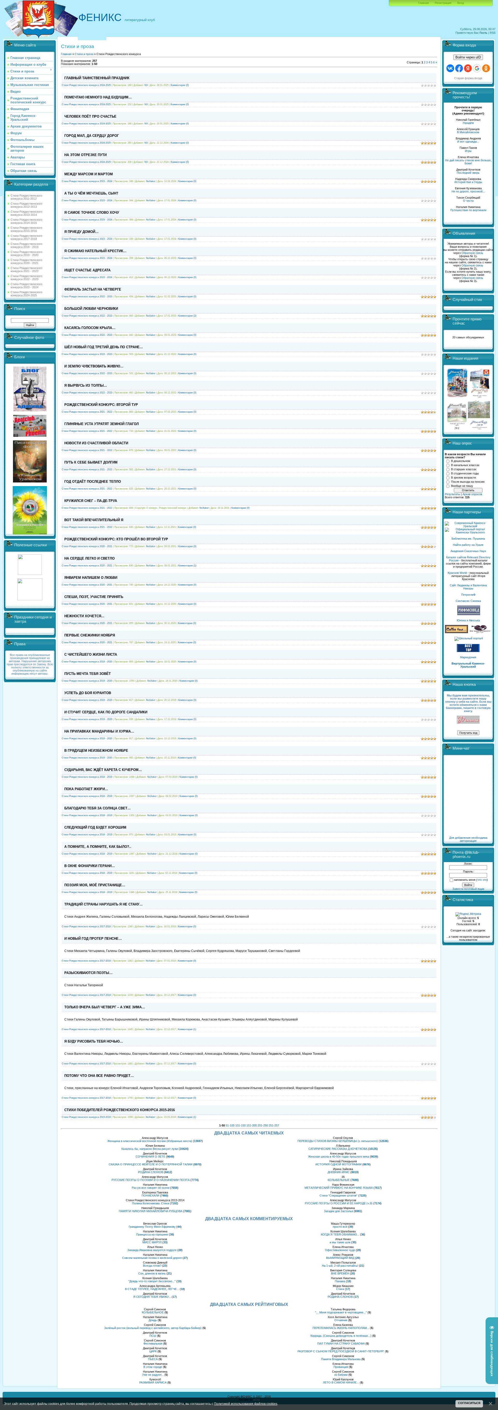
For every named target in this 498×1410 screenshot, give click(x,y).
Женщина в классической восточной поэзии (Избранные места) (149, 1141)
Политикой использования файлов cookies (245, 1403)
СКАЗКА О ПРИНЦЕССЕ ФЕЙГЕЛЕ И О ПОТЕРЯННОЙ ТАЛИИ (150, 1164)
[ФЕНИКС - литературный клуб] (468, 720)
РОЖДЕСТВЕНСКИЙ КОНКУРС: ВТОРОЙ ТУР (101, 405)
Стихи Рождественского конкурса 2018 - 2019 (26, 245)
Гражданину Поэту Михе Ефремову (152, 1226)
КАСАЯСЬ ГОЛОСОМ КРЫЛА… (89, 328)
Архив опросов (472, 494)
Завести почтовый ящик (468, 888)
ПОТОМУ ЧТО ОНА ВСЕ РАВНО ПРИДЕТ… (99, 1076)
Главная (423, 2)
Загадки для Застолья (338, 1211)
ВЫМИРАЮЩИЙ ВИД (340, 1257)
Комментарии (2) (187, 315)
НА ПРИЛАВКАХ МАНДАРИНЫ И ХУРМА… (99, 731)
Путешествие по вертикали (468, 210)
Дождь (153, 1320)
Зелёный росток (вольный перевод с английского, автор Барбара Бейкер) (153, 1328)
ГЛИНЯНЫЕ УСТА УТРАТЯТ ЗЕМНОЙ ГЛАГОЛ (101, 424)
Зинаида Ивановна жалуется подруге (152, 1250)
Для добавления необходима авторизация (468, 839)
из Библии (341, 1374)
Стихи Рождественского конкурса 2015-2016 (26, 229)
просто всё (340, 1226)
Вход (460, 2)
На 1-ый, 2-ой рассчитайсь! (340, 1265)
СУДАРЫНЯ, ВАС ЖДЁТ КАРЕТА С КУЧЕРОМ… (103, 770)
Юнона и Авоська (468, 620)
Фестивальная (152, 1343)
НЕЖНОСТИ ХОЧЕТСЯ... (84, 616)
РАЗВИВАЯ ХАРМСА (153, 1382)
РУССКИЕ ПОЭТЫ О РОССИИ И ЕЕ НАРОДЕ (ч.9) (338, 1203)
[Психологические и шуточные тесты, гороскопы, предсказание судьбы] (30, 573)
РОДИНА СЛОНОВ (150, 1172)
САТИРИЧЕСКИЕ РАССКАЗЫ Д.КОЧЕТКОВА (337, 1148)
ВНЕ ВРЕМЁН (340, 1273)
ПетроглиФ (468, 594)
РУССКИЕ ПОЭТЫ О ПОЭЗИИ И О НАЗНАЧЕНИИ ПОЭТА (151, 1179)
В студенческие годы (465, 473)
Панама (340, 1281)
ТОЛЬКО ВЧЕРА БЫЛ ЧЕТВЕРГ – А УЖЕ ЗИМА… (104, 1007)
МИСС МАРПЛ (152, 1242)
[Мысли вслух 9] (479, 428)
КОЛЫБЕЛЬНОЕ (153, 1312)
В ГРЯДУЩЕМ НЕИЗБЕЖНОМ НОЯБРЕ (96, 751)
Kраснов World (457, 572)
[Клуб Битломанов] (29, 435)
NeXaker (150, 181)
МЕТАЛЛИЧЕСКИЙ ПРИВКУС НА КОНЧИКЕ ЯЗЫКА (339, 1187)
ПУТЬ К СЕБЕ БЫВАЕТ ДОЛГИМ (90, 462)
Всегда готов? (152, 1265)
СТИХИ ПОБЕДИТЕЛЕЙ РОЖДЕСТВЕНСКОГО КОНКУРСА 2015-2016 (119, 1110)
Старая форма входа (468, 78)
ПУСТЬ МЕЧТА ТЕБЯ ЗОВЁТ (87, 674)
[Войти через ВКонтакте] (450, 68)
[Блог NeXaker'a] (29, 410)
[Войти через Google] (477, 68)
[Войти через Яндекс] (468, 68)
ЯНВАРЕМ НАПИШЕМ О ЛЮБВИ (90, 578)
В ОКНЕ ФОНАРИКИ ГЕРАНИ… (89, 866)
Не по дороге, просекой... (468, 191)
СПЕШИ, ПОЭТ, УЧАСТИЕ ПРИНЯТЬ (93, 597)
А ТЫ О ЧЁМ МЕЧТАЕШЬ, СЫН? (91, 193)
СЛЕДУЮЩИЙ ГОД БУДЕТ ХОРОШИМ (95, 827)
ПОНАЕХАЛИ (150, 1195)
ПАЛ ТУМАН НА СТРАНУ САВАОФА (341, 1343)
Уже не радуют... (153, 1374)
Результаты (452, 494)
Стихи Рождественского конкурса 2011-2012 (26, 197)
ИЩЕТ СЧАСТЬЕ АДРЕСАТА (87, 270)
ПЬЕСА (153, 1359)
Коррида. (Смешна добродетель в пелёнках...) (340, 1335)
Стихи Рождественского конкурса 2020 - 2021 (26, 261)
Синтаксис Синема (468, 600)
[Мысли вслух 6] (457, 397)
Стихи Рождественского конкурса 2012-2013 (26, 205)
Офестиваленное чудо (340, 1250)
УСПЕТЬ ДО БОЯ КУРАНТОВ (87, 693)
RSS (492, 32)
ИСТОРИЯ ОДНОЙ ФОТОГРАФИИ (338, 1164)
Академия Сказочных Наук (468, 551)
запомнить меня (464, 879)
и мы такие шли (340, 1242)
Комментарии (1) (187, 565)
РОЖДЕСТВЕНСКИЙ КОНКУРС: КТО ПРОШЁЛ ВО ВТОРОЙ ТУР (116, 539)
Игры (468, 150)
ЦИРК (153, 1351)
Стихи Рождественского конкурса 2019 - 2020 (26, 253)
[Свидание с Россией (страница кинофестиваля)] (30, 533)
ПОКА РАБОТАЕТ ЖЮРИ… (86, 789)
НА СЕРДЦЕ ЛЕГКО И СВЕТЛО (89, 558)
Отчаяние (340, 1320)
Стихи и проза (84, 54)
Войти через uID (468, 57)
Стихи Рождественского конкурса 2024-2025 (26, 294)
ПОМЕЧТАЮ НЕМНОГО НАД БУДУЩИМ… (98, 97)
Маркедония (468, 657)
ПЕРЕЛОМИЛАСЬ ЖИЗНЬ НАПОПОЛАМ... (341, 1328)
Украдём (468, 122)
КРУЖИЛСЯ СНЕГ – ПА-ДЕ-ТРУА (90, 501)
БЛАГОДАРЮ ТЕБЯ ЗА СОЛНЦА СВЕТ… (97, 808)
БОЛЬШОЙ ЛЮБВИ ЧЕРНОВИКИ (91, 309)
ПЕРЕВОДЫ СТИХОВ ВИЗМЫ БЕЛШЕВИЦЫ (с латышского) (338, 1141)
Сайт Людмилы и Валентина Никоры (468, 587)
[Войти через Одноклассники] (486, 68)
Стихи (340, 1289)
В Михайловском (468, 132)
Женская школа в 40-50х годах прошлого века (338, 1156)
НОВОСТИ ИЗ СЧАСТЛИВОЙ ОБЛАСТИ (96, 443)
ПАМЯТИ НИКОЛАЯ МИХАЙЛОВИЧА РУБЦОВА (150, 1211)
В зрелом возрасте (463, 477)
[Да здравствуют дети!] (480, 632)
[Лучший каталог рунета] (468, 651)
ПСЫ (152, 1335)
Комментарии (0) (180, 85)
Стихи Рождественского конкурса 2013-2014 (26, 213)
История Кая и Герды (468, 182)
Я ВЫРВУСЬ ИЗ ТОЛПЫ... (85, 385)
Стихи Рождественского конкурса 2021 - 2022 (26, 269)
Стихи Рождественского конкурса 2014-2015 (26, 221)
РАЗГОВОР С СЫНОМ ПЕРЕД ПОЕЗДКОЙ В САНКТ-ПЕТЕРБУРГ (341, 1351)
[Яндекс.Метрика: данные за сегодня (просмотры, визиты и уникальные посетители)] (468, 914)
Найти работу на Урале (468, 544)
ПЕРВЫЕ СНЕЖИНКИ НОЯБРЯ (89, 635)
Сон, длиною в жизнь (152, 1273)
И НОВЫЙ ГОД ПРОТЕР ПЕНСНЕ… (93, 939)
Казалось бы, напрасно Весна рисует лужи (149, 1148)
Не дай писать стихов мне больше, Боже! (468, 162)
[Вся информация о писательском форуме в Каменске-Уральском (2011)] (30, 481)
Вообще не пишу (462, 485)
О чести (468, 200)
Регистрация (443, 2)
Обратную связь (472, 252)
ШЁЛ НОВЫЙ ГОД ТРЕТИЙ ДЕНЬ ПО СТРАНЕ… (103, 347)
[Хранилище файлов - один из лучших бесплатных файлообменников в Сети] (29, 599)
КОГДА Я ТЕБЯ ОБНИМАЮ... (340, 1234)
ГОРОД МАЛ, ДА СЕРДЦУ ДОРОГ (91, 136)
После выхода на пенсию (468, 481)
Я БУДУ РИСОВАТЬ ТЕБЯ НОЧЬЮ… (93, 1041)
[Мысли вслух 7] (479, 397)
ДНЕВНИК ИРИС (339, 1172)
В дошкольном (460, 460)
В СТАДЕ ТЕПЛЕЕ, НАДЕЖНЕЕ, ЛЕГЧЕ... (152, 1289)
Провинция (341, 1366)
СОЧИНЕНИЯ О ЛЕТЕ (150, 1156)
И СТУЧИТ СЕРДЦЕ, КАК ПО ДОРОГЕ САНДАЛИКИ (105, 712)
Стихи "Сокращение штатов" (338, 1195)
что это (482, 879)
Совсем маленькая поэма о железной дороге (152, 1257)
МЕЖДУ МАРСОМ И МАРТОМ (88, 174)
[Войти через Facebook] (459, 68)
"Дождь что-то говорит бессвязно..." (152, 1281)
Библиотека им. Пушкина (468, 538)
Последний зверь (468, 172)
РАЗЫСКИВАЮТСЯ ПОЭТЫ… (88, 973)
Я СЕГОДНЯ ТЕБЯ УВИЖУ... (152, 1296)
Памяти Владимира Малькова (341, 1359)
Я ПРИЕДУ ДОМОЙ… (81, 232)
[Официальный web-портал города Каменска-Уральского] (468, 532)
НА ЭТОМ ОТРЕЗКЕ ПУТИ (85, 155)
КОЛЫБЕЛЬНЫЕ (339, 1179)
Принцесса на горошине (152, 1234)
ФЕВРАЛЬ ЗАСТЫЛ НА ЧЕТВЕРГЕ (92, 289)
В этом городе (152, 1366)
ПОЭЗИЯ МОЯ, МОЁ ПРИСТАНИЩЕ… (94, 885)
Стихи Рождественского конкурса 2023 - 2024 (26, 286)
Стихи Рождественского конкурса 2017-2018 (26, 237)
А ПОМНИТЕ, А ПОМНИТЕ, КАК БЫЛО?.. (97, 847)
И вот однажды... (468, 141)
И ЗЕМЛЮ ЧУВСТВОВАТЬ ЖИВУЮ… (93, 366)
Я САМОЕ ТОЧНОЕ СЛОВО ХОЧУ (91, 212)
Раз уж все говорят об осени (150, 1187)
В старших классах (463, 469)
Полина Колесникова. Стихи (150, 1203)
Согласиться (469, 1403)
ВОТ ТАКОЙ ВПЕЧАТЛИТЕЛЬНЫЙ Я (93, 520)
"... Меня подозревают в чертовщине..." (341, 1312)
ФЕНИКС (100, 17)
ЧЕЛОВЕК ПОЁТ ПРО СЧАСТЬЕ (90, 116)
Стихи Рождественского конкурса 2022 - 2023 (26, 277)
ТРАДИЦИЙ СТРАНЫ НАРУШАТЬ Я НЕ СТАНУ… (103, 904)
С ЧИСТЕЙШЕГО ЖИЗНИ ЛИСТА (90, 654)
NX (146, 85)
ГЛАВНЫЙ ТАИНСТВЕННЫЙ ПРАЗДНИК (96, 78)
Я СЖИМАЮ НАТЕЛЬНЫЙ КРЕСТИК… (95, 251)
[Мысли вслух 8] (457, 428)
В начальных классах (465, 465)
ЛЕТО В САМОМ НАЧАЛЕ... (341, 1382)
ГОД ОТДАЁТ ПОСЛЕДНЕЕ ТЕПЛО (92, 482)
